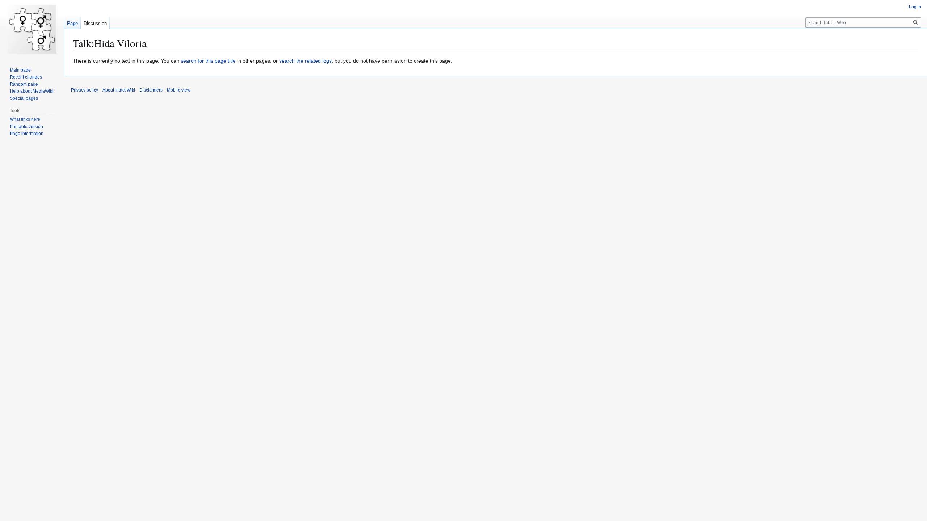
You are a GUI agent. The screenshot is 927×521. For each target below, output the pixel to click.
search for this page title (208, 61)
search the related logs (305, 61)
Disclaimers (151, 90)
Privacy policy (84, 90)
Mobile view (178, 90)
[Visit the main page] (32, 29)
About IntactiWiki (118, 90)
